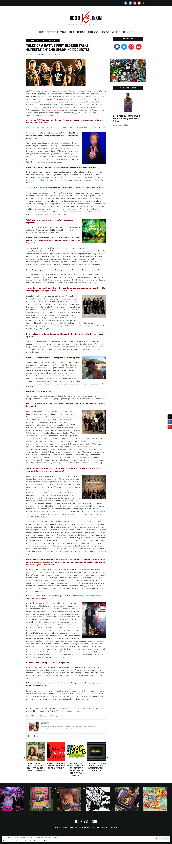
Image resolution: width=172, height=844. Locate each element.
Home (41, 32)
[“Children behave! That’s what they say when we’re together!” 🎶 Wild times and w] (71, 799)
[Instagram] (38, 736)
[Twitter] (32, 736)
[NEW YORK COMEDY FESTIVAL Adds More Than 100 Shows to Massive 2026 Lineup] (35, 743)
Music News (93, 32)
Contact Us (128, 32)
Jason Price (39, 55)
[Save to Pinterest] (170, 427)
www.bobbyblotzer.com (48, 675)
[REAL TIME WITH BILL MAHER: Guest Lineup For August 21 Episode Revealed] (96, 743)
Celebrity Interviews (56, 32)
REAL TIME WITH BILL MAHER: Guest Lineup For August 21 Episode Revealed (96, 766)
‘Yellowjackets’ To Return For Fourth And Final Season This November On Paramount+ (76, 767)
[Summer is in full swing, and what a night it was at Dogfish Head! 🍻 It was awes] (43, 799)
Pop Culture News (77, 32)
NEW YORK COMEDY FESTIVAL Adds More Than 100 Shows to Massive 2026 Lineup (35, 766)
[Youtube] (35, 736)
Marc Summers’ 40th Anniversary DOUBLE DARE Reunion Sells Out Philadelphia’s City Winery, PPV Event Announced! (56, 769)
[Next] (107, 758)
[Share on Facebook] (170, 421)
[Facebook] (29, 736)
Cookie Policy (42, 841)
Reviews (105, 32)
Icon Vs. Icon (53, 110)
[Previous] (25, 758)
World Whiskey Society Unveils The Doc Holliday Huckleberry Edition (126, 118)
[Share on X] (170, 416)
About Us (116, 32)
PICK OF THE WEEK (128, 88)
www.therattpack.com (55, 716)
